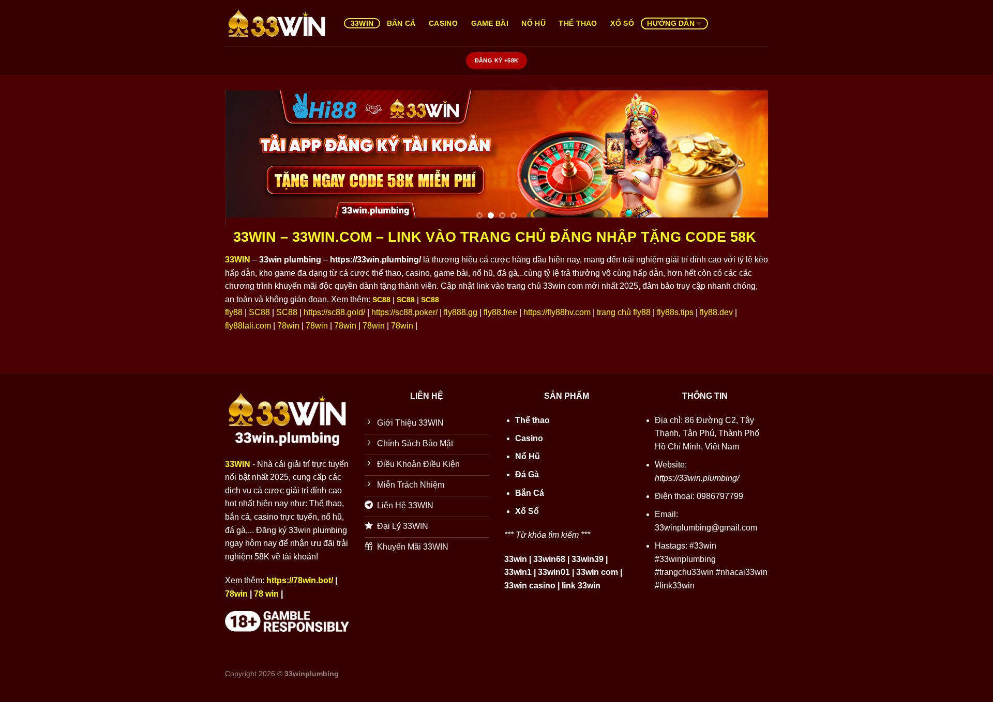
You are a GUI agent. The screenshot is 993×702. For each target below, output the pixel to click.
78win (288, 325)
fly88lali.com (248, 325)
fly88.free (500, 312)
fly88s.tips (675, 312)
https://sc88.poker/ (404, 312)
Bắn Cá (401, 23)
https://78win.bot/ (299, 580)
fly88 (234, 312)
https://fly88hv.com (557, 312)
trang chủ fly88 (624, 312)
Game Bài (489, 23)
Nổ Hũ (533, 23)
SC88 (381, 299)
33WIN (362, 23)
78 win (266, 593)
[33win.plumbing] (276, 23)
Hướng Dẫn (671, 23)
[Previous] (248, 159)
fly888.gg (460, 312)
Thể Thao (578, 23)
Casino (443, 23)
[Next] (744, 159)
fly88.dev (716, 312)
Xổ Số (622, 23)
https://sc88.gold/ (334, 312)
